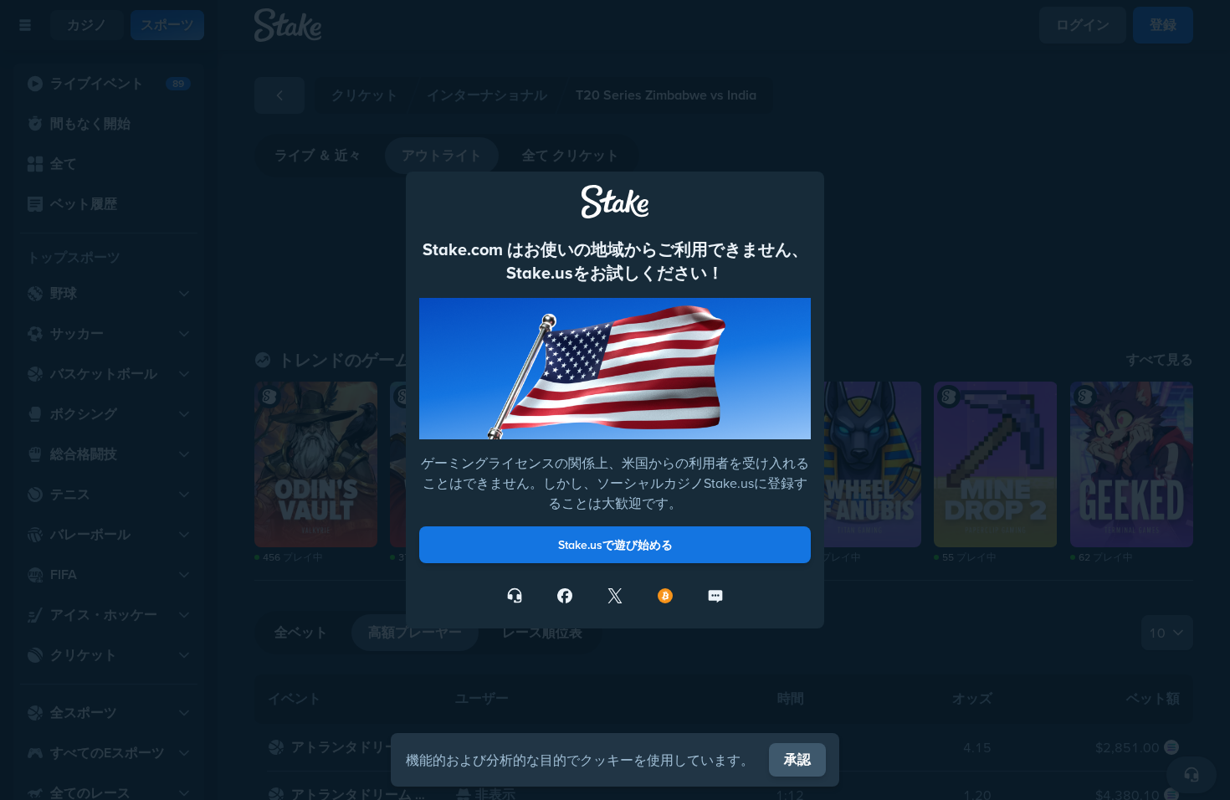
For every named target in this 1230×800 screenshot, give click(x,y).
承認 (797, 759)
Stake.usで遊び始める (615, 544)
